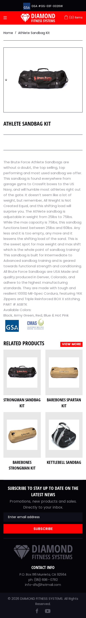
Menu (6, 17)
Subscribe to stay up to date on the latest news (43, 491)
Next (6, 80)
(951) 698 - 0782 (46, 579)
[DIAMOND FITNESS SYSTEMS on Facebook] (37, 612)
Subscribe (43, 528)
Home (8, 33)
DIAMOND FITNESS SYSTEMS (41, 598)
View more (71, 344)
